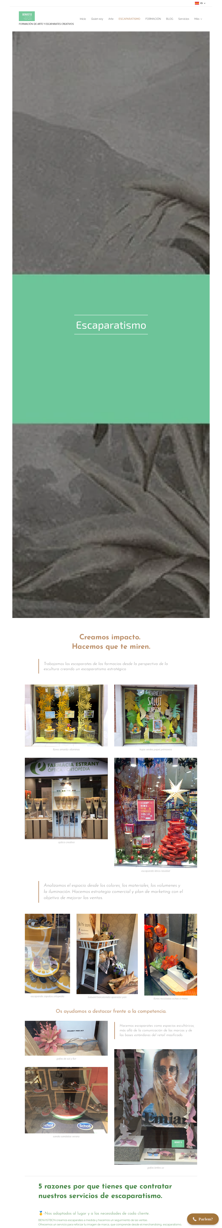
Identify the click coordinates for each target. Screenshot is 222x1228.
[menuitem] (84, 19)
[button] (203, 1219)
